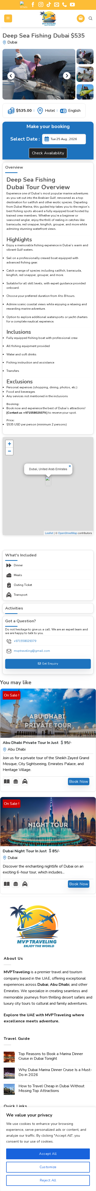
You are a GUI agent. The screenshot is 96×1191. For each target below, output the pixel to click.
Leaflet (49, 533)
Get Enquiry (50, 664)
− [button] (9, 451)
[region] (48, 1149)
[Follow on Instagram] (40, 5)
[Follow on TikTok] (48, 5)
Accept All (48, 1153)
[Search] (90, 18)
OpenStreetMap (67, 533)
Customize (48, 1167)
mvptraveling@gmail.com (32, 651)
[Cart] (81, 19)
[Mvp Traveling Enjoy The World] (48, 18)
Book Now (78, 781)
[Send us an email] (56, 5)
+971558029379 (25, 641)
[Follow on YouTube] (72, 5)
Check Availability (48, 153)
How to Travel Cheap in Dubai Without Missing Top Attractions (51, 1088)
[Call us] (64, 5)
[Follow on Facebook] (33, 5)
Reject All (48, 1180)
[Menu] (8, 19)
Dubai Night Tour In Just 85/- (31, 851)
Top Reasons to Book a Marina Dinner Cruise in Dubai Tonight (50, 1056)
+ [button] (9, 444)
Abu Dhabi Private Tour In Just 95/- (37, 742)
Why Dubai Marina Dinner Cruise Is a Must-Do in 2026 (55, 1072)
